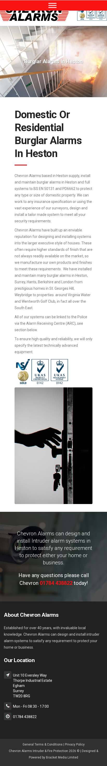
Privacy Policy (75, 744)
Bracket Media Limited (62, 757)
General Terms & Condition (42, 744)
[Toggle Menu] (52, 5)
